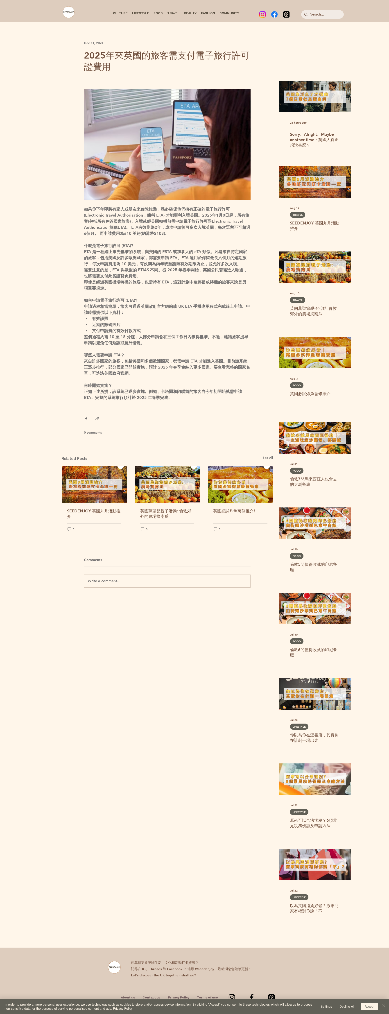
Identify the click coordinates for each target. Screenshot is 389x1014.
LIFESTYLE (299, 726)
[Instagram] (262, 14)
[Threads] (286, 14)
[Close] (383, 1006)
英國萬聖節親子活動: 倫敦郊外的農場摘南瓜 (165, 513)
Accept (369, 1006)
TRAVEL (298, 214)
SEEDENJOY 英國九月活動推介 (93, 513)
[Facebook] (274, 14)
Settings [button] (326, 1006)
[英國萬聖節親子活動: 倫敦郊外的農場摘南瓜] (167, 484)
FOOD (297, 385)
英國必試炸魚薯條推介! (234, 511)
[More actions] (248, 43)
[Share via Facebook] (86, 418)
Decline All (346, 1006)
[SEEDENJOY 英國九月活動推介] (94, 484)
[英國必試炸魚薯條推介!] (240, 484)
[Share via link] (97, 418)
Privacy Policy (123, 1008)
